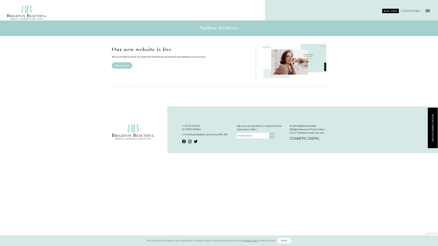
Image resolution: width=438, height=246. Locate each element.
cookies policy (251, 240)
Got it (284, 240)
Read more (122, 65)
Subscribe (272, 135)
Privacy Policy (317, 129)
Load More (219, 96)
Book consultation (432, 127)
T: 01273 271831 (410, 11)
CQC (292, 132)
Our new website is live (142, 49)
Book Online (390, 11)
